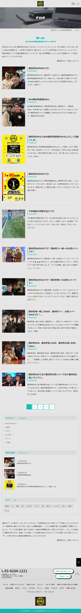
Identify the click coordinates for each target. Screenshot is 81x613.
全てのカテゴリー (12, 423)
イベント (36, 506)
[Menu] (77, 3)
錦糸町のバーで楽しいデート (68, 60)
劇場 (17, 506)
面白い (70, 506)
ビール (7, 511)
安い (43, 506)
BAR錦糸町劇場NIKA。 (40, 99)
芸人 (23, 506)
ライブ (8, 431)
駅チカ (49, 506)
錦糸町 (7, 506)
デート (8, 438)
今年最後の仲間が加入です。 (42, 211)
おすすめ (29, 506)
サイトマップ (49, 592)
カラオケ (9, 435)
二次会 (8, 442)
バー (12, 506)
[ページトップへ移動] (77, 574)
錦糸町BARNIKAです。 (40, 68)
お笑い (8, 427)
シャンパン (56, 506)
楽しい (64, 506)
